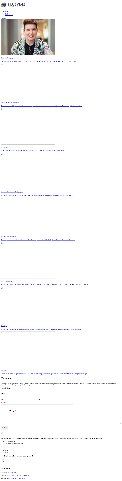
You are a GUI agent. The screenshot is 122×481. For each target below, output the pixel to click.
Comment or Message (8, 411)
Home (6, 11)
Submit (4, 427)
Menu (4, 18)
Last (39, 399)
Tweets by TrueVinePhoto (8, 472)
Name (3, 393)
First (2, 399)
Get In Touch (9, 15)
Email (3, 403)
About (6, 13)
